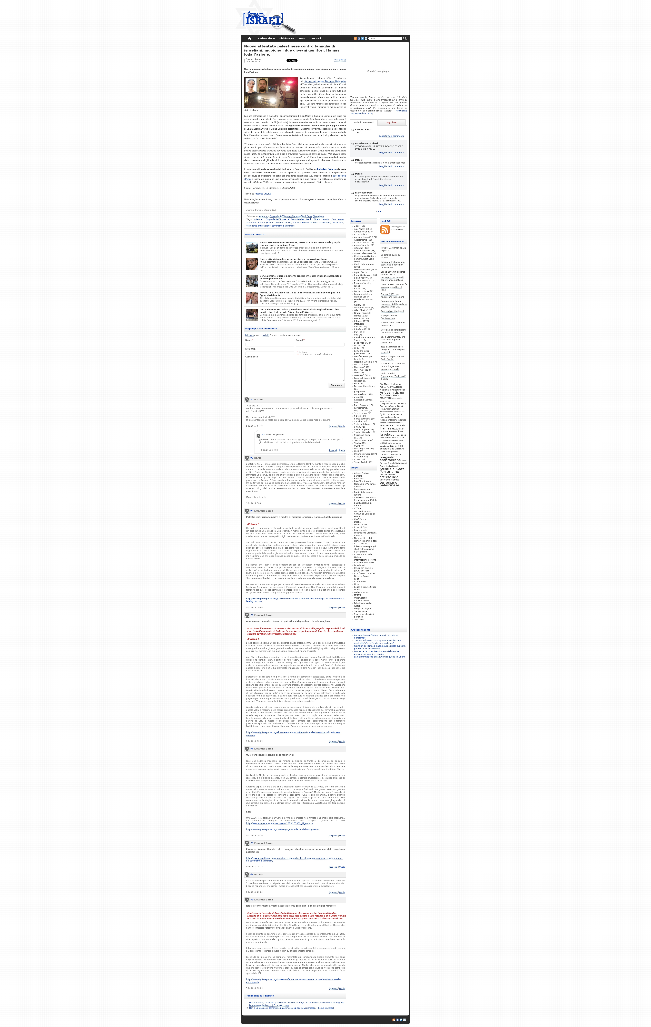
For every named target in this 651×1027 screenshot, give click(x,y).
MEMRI (357, 595)
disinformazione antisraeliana (392, 412)
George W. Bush (362, 307)
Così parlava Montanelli (392, 311)
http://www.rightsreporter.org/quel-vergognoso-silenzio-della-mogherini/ (282, 829)
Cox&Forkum (360, 519)
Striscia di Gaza (392, 469)
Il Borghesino (360, 552)
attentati (258, 219)
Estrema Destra (394, 414)
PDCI (356, 383)
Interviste (359, 324)
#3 (251, 458)
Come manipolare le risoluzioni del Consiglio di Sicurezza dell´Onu (394, 304)
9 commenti (340, 60)
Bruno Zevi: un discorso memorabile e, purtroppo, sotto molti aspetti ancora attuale (393, 276)
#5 (251, 615)
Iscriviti (265, 335)
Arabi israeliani (361, 242)
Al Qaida (358, 234)
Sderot (357, 416)
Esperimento (360, 530)
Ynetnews (359, 619)
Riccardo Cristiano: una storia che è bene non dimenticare (393, 265)
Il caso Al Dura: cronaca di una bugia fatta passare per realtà (393, 366)
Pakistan (358, 381)
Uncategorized (361, 448)
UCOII (357, 446)
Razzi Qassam (361, 405)
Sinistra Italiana (362, 424)
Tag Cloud (391, 122)
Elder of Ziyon (361, 527)
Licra (356, 584)
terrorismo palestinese (283, 226)
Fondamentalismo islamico (391, 423)
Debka (357, 522)
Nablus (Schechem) (321, 222)
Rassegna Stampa (363, 400)
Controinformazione (364, 264)
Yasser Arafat (360, 462)
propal (357, 397)
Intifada (358, 326)
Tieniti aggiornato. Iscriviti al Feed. (398, 228)
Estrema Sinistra (386, 417)
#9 (251, 899)
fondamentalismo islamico (393, 420)
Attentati (263, 216)
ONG (356, 373)
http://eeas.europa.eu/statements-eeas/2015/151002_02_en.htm (279, 823)
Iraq (356, 335)
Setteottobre (360, 611)
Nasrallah (358, 364)
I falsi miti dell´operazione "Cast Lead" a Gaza (393, 376)
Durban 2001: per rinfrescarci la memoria (392, 295)
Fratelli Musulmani (363, 299)
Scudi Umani (360, 413)
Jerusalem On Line (363, 568)
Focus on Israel (361, 291)
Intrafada (393, 432)
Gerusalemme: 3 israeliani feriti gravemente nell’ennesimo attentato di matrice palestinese (301, 277)
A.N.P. (357, 226)
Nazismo (393, 446)
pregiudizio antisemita (390, 454)
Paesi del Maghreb (363, 378)
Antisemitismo (392, 393)
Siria (397, 463)
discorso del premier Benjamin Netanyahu (325, 81)
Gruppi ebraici (361, 313)
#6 (251, 748)
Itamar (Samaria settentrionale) (274, 222)
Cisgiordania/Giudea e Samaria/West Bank (291, 216)
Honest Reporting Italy (365, 541)
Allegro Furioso (361, 473)
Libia (356, 348)
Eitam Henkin (321, 219)
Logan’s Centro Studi (365, 587)
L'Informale (360, 581)
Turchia (357, 443)
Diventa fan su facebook (359, 38)
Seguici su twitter (362, 38)
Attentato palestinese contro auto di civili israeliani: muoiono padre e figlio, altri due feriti (300, 294)
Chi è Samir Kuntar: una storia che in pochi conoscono (393, 340)
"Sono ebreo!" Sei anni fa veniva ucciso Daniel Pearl (394, 287)
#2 (263, 434)
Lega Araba (360, 343)
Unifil (356, 451)
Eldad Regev (360, 278)
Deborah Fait (360, 524)
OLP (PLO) (359, 370)
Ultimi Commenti (363, 122)
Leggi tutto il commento (391, 136)
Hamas (385, 428)
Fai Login (249, 335)
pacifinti (394, 452)
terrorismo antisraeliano (258, 226)
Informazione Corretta (365, 560)
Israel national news (364, 562)
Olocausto (399, 449)
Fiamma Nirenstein (363, 538)
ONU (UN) (385, 451)
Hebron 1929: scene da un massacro (393, 324)
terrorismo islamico (389, 479)
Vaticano (358, 457)
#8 (251, 874)
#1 (251, 399)
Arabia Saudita (361, 245)
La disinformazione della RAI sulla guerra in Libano (379, 657)
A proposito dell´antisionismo (389, 317)
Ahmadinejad (361, 232)
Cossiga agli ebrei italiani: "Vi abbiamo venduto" (394, 331)
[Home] (249, 38)
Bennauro (359, 478)
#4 (251, 511)
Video (357, 459)
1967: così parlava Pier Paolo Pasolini (392, 358)
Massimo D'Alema (363, 362)
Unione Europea (362, 454)
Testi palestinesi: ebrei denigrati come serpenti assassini (393, 349)
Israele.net (359, 565)
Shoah (391, 463)
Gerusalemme (386, 425)
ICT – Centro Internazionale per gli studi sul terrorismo (365, 546)
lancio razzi (395, 435)
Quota (342, 426)
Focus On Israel (266, 17)
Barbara (358, 476)
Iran (400, 431)
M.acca (357, 590)
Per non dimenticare (364, 386)
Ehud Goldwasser (363, 275)
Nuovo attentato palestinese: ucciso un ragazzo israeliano (293, 259)
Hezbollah (398, 428)
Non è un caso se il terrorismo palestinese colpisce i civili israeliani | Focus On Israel (291, 1008)
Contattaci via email (366, 38)
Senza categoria (362, 419)
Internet (384, 431)
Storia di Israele (392, 466)
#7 (251, 843)
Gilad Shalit (399, 425)
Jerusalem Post (361, 571)
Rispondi (333, 426)
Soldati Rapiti (361, 429)
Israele (385, 434)
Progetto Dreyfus (263, 193)
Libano (383, 443)
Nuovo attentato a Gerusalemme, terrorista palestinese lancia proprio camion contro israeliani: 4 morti (300, 243)
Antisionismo (389, 395)
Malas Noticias (361, 592)
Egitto (383, 414)
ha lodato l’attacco (327, 169)
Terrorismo (318, 216)
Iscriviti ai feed (355, 38)
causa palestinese (363, 253)
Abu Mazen (359, 229)
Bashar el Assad (362, 251)
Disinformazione (389, 409)
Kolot (356, 579)
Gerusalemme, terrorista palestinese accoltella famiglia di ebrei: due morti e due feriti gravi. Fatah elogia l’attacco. (299, 310)
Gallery (357, 305)
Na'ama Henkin (301, 222)
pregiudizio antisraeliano (390, 458)
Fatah (397, 417)
